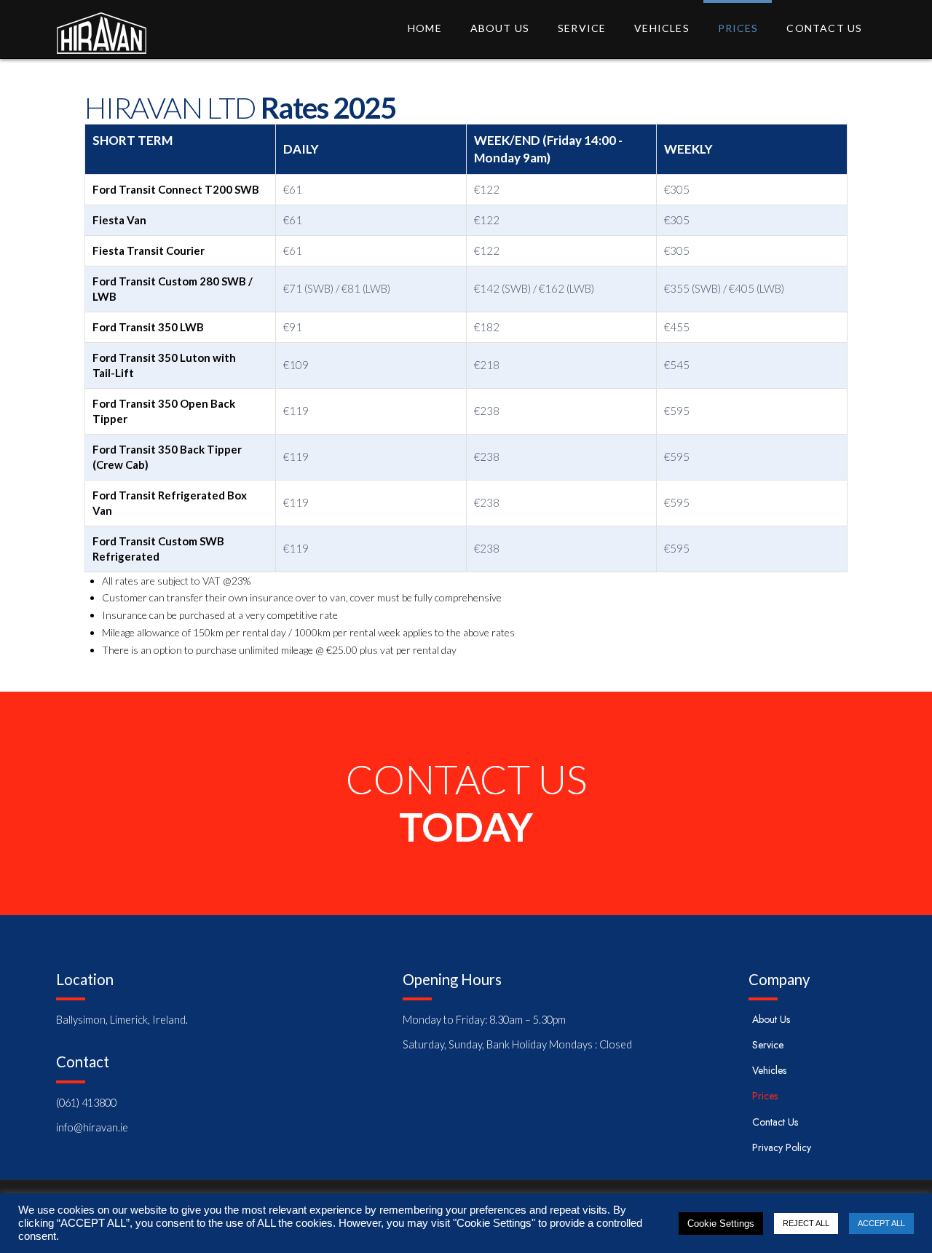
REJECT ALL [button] (806, 1223)
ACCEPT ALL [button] (881, 1223)
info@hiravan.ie (92, 1127)
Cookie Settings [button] (720, 1223)
